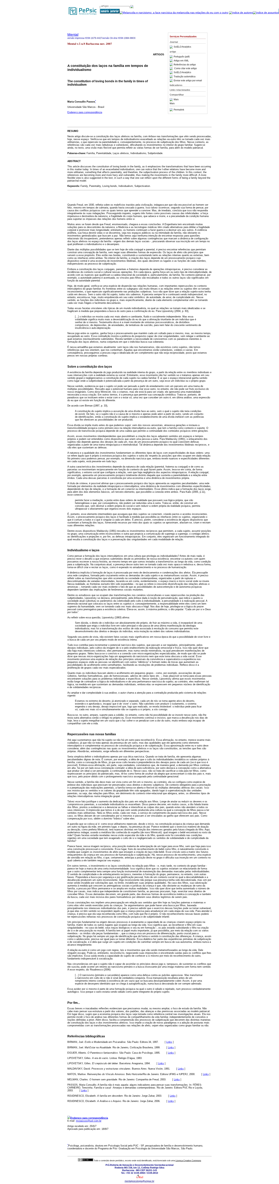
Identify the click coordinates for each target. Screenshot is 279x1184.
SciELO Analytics (182, 47)
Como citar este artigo (185, 68)
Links (169, 1042)
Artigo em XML (181, 60)
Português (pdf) (182, 56)
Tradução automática (184, 76)
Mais (176, 99)
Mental (72, 35)
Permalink (179, 109)
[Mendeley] (172, 99)
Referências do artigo (185, 64)
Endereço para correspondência (84, 112)
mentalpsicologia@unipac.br (139, 1181)
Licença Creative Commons (188, 1160)
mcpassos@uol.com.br (88, 1120)
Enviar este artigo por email (188, 80)
